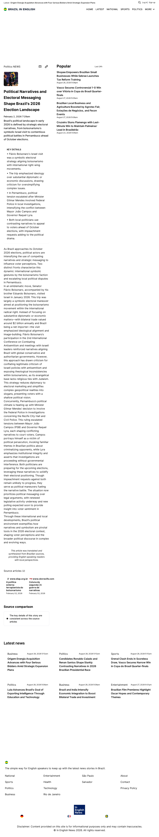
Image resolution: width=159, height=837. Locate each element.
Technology (50, 788)
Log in (144, 2)
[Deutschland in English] (41, 816)
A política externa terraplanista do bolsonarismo (14, 586)
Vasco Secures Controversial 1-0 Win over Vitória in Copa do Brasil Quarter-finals (79, 91)
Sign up (152, 2)
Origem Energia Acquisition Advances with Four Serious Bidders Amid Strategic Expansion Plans (52, 3)
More (148, 9)
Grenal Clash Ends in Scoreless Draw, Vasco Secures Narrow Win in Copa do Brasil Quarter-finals (131, 662)
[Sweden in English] (122, 816)
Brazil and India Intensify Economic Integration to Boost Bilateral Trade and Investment (77, 693)
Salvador (87, 781)
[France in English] (84, 816)
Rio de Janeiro (51, 794)
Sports (115, 653)
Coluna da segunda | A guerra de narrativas (35, 586)
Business (12, 653)
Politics (63, 653)
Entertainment (119, 684)
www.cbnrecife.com (43, 578)
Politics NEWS (12, 66)
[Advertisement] (79, 35)
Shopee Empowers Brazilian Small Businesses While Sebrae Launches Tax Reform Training (78, 76)
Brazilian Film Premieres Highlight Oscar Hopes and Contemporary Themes (131, 693)
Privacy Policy (128, 788)
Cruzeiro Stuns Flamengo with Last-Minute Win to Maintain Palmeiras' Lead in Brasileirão (78, 126)
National (10, 775)
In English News (66, 830)
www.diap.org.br (11, 83)
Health (47, 781)
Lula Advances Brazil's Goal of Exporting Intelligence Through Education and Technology (25, 693)
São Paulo (88, 775)
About (124, 775)
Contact (125, 781)
